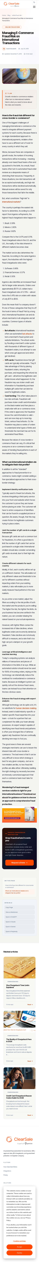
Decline (19, 1253)
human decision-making (26, 708)
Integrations (7, 1171)
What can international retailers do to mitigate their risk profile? (16, 892)
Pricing (5, 1175)
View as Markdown (12, 912)
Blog (9, 15)
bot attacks (27, 334)
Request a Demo (18, 863)
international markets (11, 202)
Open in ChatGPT (11, 917)
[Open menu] (34, 7)
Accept (19, 1247)
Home (4, 15)
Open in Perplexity (11, 931)
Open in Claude (10, 922)
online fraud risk (16, 15)
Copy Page (9, 907)
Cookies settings (19, 1241)
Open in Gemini (10, 926)
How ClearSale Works (10, 1167)
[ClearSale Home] (11, 4)
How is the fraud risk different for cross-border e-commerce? (19, 886)
